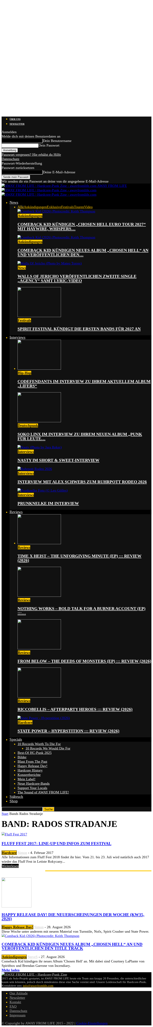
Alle (21, 207)
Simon (22, 853)
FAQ (13, 1006)
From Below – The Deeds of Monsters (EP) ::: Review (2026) (84, 661)
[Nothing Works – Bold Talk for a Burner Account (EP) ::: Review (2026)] (39, 596)
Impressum (18, 1015)
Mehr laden (11, 970)
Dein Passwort (48, 145)
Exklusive (54, 207)
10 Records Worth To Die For (39, 744)
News (14, 202)
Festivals (67, 207)
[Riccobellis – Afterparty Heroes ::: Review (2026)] (39, 696)
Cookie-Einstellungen (92, 1023)
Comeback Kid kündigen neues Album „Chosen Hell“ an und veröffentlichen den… (83, 252)
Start (5, 814)
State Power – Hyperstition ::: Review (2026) (68, 731)
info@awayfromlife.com (38, 985)
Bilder (22, 757)
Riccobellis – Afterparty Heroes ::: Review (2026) (75, 709)
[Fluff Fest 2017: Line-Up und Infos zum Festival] (14, 834)
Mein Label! (26, 779)
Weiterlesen (10, 866)
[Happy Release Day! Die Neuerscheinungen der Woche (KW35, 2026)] (16, 906)
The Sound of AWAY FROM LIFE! (43, 792)
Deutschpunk (28, 425)
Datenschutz (10, 159)
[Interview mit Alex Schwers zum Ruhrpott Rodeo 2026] (35, 469)
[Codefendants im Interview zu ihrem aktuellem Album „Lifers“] (39, 368)
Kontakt (15, 1002)
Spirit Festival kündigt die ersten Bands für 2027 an (79, 328)
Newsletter (17, 124)
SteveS (33, 957)
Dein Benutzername (57, 141)
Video (88, 207)
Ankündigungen (35, 207)
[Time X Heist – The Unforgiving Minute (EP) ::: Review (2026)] (39, 543)
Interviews (17, 337)
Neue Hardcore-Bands (34, 783)
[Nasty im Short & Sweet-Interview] (40, 447)
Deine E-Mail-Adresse (59, 172)
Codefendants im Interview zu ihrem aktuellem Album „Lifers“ (84, 383)
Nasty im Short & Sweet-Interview (58, 460)
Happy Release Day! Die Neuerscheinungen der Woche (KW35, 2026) (73, 916)
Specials (16, 739)
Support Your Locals (32, 788)
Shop (14, 801)
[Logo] (49, 190)
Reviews (16, 512)
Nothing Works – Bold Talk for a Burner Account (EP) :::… (81, 610)
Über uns (15, 119)
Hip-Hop (24, 373)
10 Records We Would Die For (48, 748)
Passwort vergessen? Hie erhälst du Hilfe (31, 155)
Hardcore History (30, 770)
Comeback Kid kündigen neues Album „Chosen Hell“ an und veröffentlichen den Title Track (72, 946)
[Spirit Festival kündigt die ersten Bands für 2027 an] (39, 316)
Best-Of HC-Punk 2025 (35, 753)
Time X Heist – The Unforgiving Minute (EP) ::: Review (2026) (79, 558)
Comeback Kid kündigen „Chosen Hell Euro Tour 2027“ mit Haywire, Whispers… (82, 226)
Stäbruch (16, 796)
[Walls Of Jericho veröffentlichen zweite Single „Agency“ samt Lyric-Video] (50, 263)
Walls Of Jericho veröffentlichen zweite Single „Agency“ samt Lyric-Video (77, 278)
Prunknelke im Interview (48, 503)
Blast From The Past (32, 762)
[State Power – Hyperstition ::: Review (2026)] (44, 718)
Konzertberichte (29, 775)
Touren (79, 207)
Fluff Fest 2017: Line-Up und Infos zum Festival (56, 843)
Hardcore (25, 722)
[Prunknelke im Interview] (43, 490)
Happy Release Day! (32, 766)
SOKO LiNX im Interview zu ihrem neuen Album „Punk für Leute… (80, 436)
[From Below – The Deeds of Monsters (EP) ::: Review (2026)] (39, 648)
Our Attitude (19, 993)
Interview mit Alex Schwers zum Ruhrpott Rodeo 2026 (82, 481)
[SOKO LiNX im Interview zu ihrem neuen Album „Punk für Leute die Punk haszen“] (39, 421)
